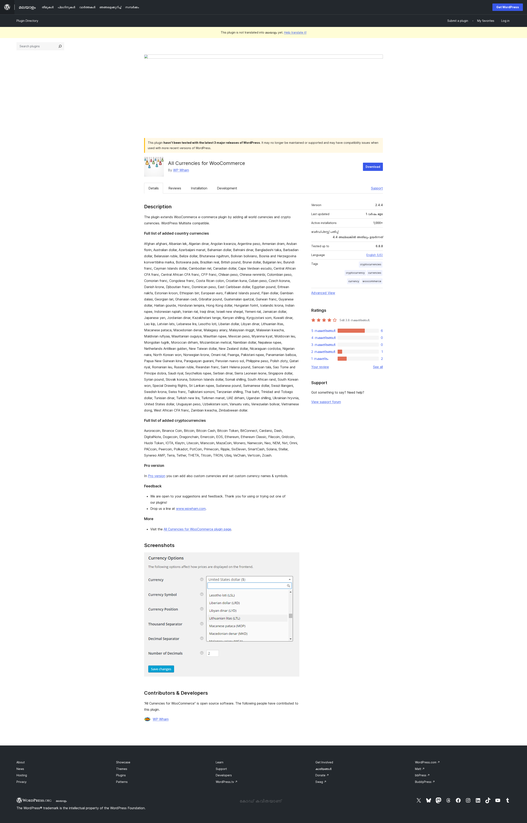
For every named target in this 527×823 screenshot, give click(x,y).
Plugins (121, 775)
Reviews (174, 188)
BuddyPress (425, 782)
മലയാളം (61, 800)
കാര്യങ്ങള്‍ (323, 769)
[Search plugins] (60, 46)
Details (153, 188)
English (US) (374, 255)
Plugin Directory (27, 20)
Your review (320, 367)
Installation (199, 188)
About (20, 762)
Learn (219, 762)
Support (377, 188)
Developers (224, 775)
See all (378, 367)
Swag (320, 782)
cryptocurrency (355, 272)
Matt (420, 769)
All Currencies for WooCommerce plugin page (197, 529)
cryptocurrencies (370, 264)
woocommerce (372, 281)
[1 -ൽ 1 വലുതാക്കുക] (294, 558)
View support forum (326, 402)
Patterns (122, 782)
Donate (322, 775)
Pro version (156, 476)
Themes (121, 769)
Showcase (123, 762)
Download (373, 166)
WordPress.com (427, 762)
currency (353, 281)
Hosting (21, 775)
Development (227, 188)
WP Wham (181, 170)
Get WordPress (507, 7)
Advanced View (323, 293)
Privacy (21, 782)
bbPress (422, 775)
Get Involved (324, 762)
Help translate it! (295, 32)
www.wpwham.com (191, 509)
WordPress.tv (227, 782)
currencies (374, 272)
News (20, 769)
